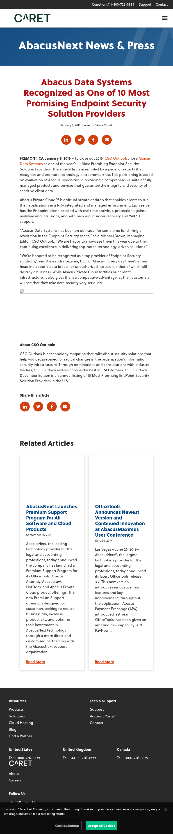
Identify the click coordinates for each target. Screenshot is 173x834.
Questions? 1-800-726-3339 (113, 4)
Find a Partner (20, 735)
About (14, 773)
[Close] (166, 810)
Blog (12, 729)
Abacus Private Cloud (98, 125)
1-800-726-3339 (27, 757)
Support (145, 4)
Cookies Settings (67, 825)
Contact (162, 4)
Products (16, 709)
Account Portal (102, 716)
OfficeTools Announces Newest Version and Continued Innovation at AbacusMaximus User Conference (120, 520)
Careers (15, 780)
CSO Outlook (116, 158)
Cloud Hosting (21, 722)
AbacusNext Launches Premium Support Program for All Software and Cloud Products (51, 518)
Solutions (17, 716)
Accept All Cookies (101, 825)
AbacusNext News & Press (86, 45)
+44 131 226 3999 (82, 757)
